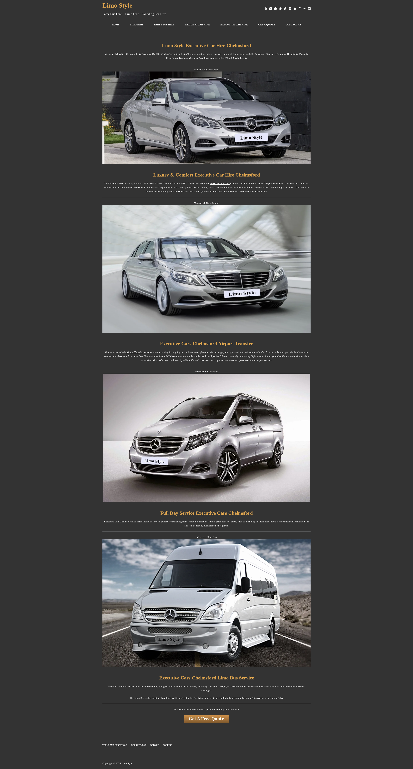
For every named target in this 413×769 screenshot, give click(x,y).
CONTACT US (293, 24)
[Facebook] (266, 8)
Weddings (166, 698)
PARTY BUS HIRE (164, 24)
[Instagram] (275, 8)
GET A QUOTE (266, 24)
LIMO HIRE (137, 24)
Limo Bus (139, 698)
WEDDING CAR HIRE (197, 24)
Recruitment (138, 745)
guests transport (201, 698)
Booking (167, 745)
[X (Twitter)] (270, 8)
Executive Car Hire (151, 54)
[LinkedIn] (309, 8)
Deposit (154, 745)
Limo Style (117, 5)
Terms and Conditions (114, 745)
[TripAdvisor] (304, 8)
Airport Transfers (134, 352)
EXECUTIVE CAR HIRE (234, 24)
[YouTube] (290, 8)
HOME (116, 24)
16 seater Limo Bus (220, 183)
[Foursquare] (299, 8)
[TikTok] (285, 8)
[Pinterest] (280, 8)
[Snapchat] (295, 8)
